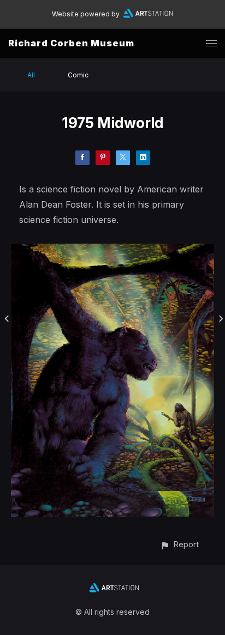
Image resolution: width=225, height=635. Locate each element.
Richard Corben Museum (71, 43)
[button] (179, 544)
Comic (78, 75)
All (31, 75)
